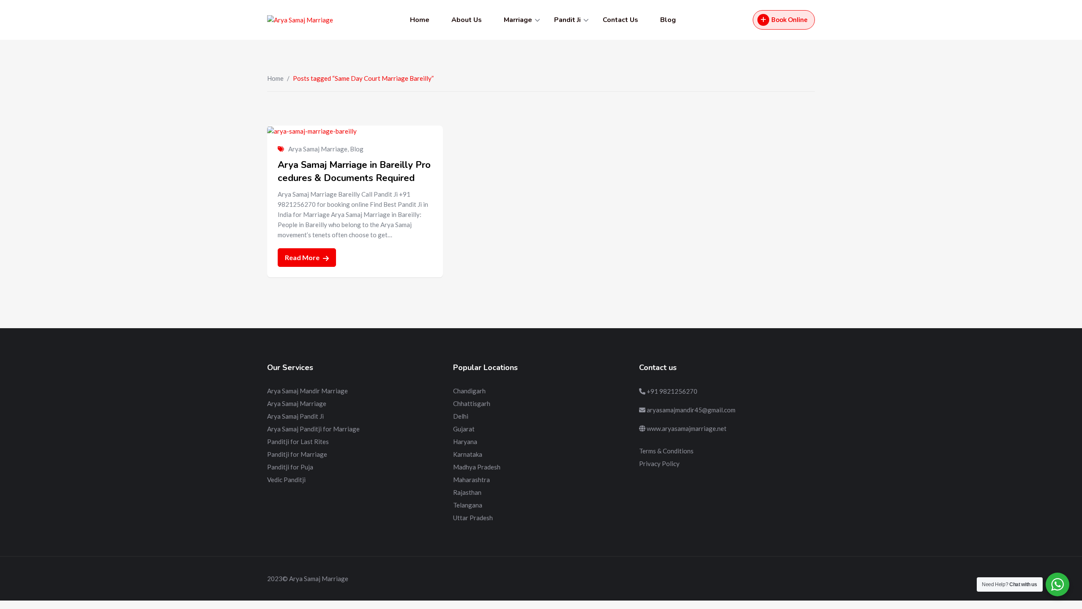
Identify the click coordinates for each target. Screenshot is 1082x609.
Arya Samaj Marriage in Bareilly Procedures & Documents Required (354, 171)
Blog (668, 20)
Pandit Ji (567, 20)
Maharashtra (471, 479)
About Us (466, 20)
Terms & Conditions (666, 451)
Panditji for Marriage (297, 454)
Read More (303, 257)
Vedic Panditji (286, 479)
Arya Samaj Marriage (317, 149)
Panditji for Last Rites (298, 441)
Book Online (789, 19)
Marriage (518, 20)
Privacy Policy (659, 463)
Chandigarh (469, 391)
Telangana (467, 505)
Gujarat (464, 429)
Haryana (465, 441)
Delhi (460, 416)
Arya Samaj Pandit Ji (295, 416)
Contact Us (620, 20)
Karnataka (467, 454)
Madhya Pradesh (476, 467)
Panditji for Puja (290, 467)
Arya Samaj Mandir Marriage (307, 391)
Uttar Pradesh (473, 517)
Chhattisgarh (471, 403)
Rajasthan (467, 492)
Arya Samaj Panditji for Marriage (313, 429)
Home (419, 20)
